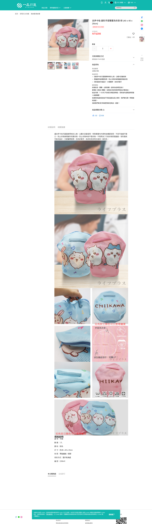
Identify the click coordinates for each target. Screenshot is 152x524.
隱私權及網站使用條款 (62, 523)
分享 (95, 115)
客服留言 (87, 520)
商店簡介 (58, 520)
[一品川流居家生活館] (26, 5)
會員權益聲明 (89, 523)
